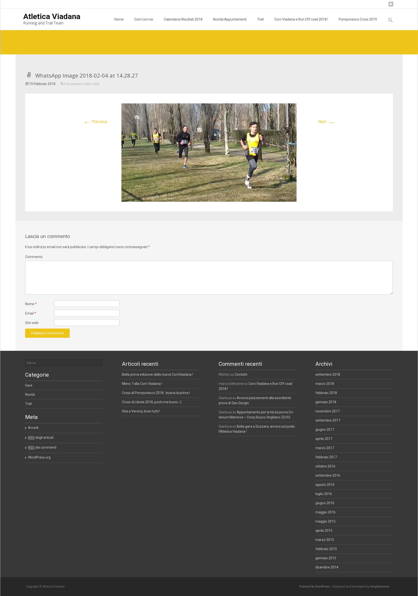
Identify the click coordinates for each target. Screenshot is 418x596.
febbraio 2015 (326, 549)
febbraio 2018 (326, 393)
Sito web (31, 323)
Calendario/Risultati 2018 (183, 19)
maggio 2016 (325, 512)
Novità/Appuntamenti (229, 19)
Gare (28, 385)
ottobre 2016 (325, 466)
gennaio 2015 (325, 558)
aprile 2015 (323, 530)
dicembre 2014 (326, 567)
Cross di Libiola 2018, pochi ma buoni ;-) (151, 402)
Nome (31, 304)
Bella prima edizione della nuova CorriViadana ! (157, 374)
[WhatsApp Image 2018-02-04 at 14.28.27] (209, 152)
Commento (34, 257)
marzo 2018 (324, 384)
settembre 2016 (327, 475)
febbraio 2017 (326, 457)
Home (119, 19)
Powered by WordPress (315, 586)
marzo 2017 (324, 448)
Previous (95, 121)
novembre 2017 (327, 411)
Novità (30, 394)
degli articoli (40, 437)
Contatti (241, 374)
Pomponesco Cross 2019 (358, 19)
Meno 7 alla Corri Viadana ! (142, 384)
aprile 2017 (323, 439)
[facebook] (390, 6)
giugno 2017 (324, 429)
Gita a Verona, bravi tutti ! (141, 411)
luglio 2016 (323, 494)
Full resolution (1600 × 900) (81, 84)
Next (326, 121)
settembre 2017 (327, 420)
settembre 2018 (327, 374)
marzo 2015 (324, 540)
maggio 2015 (325, 521)
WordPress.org (39, 457)
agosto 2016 (325, 485)
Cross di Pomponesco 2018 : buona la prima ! (156, 393)
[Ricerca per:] (64, 363)
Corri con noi (143, 19)
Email (30, 313)
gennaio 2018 (325, 402)
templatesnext (379, 586)
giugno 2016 (324, 503)
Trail (260, 19)
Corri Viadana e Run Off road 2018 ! (301, 19)
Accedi (33, 428)
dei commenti (42, 447)
